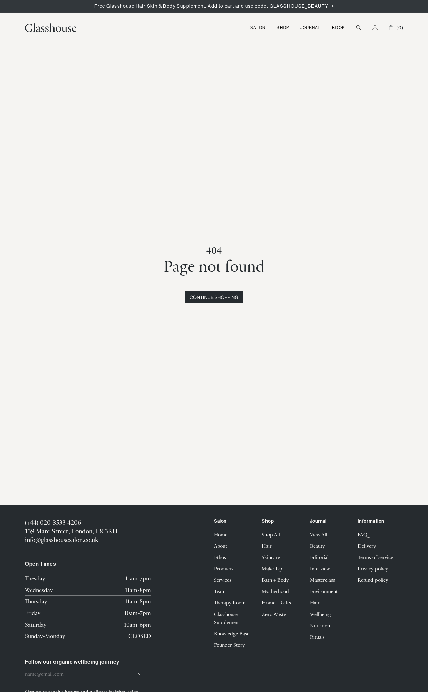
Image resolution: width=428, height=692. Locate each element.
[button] (258, 28)
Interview (320, 568)
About (220, 545)
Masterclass (322, 579)
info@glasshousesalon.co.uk (61, 539)
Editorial (319, 557)
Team (220, 591)
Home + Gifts (276, 602)
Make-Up (272, 568)
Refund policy (373, 579)
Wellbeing (320, 614)
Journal (310, 27)
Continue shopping (214, 297)
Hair (267, 545)
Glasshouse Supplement (227, 618)
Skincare (271, 557)
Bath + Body (275, 579)
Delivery (367, 545)
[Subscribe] (132, 673)
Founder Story (229, 644)
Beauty (317, 545)
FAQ (362, 534)
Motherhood (275, 591)
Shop (283, 27)
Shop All (271, 534)
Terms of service (375, 557)
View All (318, 534)
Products (223, 568)
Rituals (317, 636)
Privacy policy (373, 568)
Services (222, 579)
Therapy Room (230, 602)
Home (220, 534)
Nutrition (320, 625)
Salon (257, 27)
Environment (324, 591)
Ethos (220, 557)
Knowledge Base (231, 633)
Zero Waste (274, 614)
